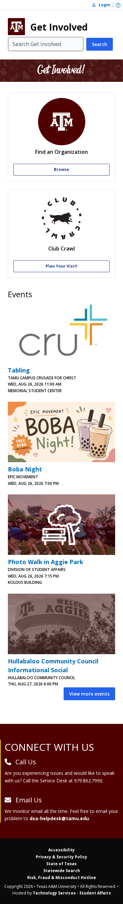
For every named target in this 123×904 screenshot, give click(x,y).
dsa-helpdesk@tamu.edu (59, 818)
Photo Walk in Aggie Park (45, 562)
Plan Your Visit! (61, 266)
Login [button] (103, 5)
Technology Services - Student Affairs (72, 893)
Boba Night (25, 469)
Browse (61, 169)
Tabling (19, 370)
